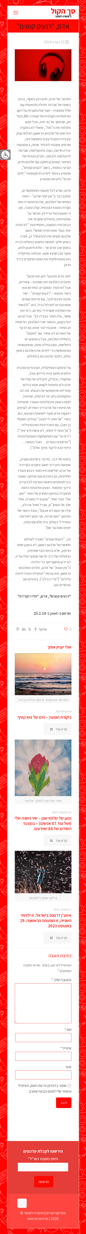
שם (68, 1029)
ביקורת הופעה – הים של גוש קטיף (44, 717)
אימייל (65, 1048)
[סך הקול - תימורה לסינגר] (63, 12)
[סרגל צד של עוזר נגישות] (5, 154)
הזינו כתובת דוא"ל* (43, 1158)
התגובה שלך (61, 979)
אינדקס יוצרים (56, 1212)
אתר (68, 1066)
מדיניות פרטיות (37, 1218)
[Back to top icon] (22, 1203)
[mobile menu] (15, 12)
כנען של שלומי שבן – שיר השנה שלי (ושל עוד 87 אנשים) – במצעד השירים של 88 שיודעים (43, 823)
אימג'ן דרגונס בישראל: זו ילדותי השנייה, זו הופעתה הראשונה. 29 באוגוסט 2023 (45, 920)
